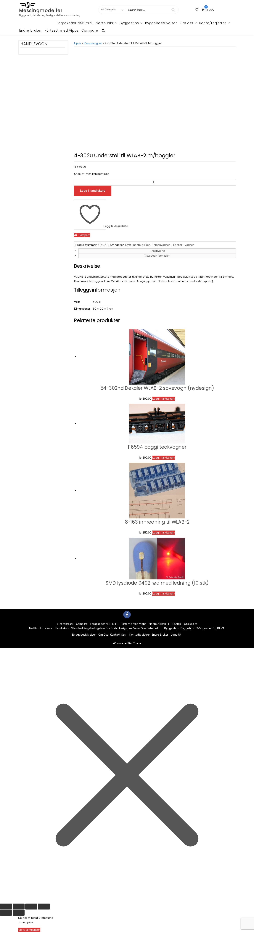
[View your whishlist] (197, 10)
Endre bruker (30, 30)
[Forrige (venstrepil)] (6, 913)
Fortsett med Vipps (62, 30)
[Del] (31, 906)
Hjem (77, 43)
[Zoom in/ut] (6, 906)
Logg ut (176, 635)
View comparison (29, 930)
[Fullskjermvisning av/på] (19, 906)
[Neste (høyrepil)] (19, 913)
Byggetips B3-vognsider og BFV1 (202, 628)
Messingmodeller (41, 10)
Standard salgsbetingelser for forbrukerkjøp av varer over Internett (115, 628)
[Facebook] (127, 614)
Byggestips (129, 23)
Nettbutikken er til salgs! (165, 624)
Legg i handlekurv (92, 190)
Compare (89, 30)
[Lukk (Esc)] (44, 906)
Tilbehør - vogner (182, 245)
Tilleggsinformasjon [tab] (157, 256)
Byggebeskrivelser (161, 23)
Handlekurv (62, 628)
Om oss (186, 23)
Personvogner (93, 43)
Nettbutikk (105, 23)
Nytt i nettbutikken (137, 245)
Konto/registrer (212, 23)
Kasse (48, 628)
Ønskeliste (190, 624)
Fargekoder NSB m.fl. (75, 23)
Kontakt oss (118, 635)
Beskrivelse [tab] (157, 251)
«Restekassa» (65, 624)
